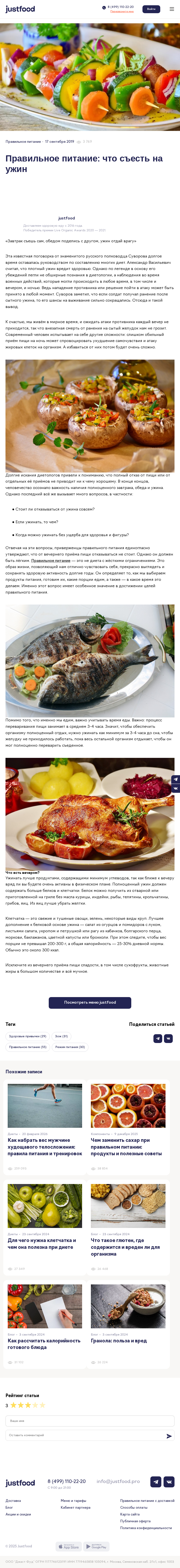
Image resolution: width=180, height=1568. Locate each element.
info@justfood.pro (118, 1481)
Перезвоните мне (122, 11)
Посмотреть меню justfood (90, 1003)
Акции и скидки (18, 1514)
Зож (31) (61, 1036)
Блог (9, 1508)
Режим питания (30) (70, 1047)
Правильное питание (23, 142)
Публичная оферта (135, 1521)
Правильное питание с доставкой (147, 1501)
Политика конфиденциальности (146, 1528)
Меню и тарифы (73, 1501)
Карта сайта (130, 1514)
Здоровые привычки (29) (27, 1036)
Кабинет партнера (75, 1508)
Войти (151, 9)
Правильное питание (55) (28, 1047)
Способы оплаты (134, 1508)
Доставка (13, 1501)
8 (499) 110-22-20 (121, 7)
